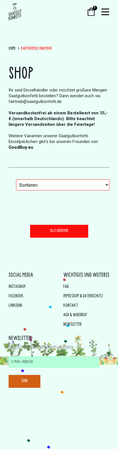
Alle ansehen (59, 231)
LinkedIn (15, 306)
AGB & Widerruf (75, 315)
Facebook (16, 296)
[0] (91, 12)
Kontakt (70, 306)
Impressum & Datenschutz (83, 296)
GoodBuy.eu (21, 147)
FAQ (66, 287)
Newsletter (72, 325)
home (12, 49)
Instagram (17, 287)
